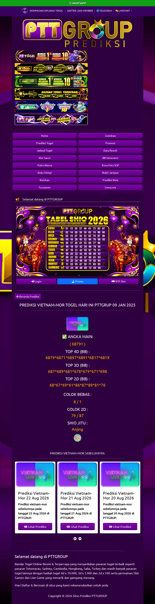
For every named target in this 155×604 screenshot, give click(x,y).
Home (44, 135)
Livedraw (110, 135)
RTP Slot (120, 281)
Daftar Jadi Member (80, 10)
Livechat (124, 10)
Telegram (105, 10)
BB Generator (110, 157)
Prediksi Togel (44, 143)
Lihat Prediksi (36, 526)
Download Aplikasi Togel (46, 10)
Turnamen (45, 187)
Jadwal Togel (44, 150)
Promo (79, 281)
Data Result (110, 150)
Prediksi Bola (110, 180)
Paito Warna (44, 165)
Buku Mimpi (45, 172)
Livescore (110, 187)
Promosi (110, 143)
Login (37, 281)
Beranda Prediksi (29, 296)
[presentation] (75, 538)
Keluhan (45, 180)
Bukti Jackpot (110, 172)
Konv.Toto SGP (110, 165)
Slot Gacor (45, 157)
